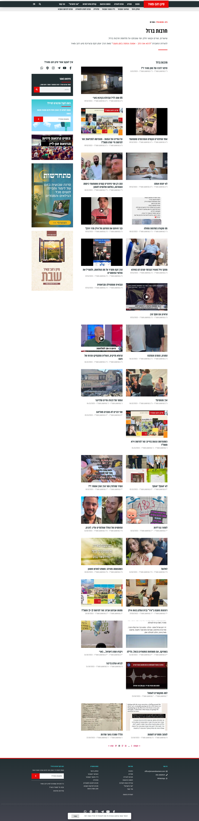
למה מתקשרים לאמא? (157, 693)
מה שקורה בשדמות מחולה (155, 228)
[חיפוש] (37, 90)
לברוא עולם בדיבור (114, 663)
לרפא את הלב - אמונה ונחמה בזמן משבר (131, 43)
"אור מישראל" (74, 4)
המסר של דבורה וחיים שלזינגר (109, 400)
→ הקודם (137, 745)
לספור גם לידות (160, 528)
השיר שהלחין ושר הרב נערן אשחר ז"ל (105, 486)
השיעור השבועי (123, 9)
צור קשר (62, 4)
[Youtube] (64, 67)
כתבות (137, 4)
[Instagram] (53, 67)
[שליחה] (38, 119)
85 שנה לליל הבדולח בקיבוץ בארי (108, 98)
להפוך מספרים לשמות (157, 734)
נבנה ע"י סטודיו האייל (56, 787)
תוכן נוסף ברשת (92, 789)
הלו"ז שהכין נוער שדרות (112, 734)
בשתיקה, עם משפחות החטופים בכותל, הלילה (147, 652)
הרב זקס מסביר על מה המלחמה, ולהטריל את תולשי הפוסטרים (103, 271)
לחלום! (164, 569)
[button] (40, 4)
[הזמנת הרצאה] (52, 147)
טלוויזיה (96, 9)
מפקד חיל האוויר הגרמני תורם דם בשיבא (149, 270)
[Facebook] (70, 67)
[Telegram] (59, 67)
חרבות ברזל (160, 22)
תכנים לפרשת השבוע (65, 9)
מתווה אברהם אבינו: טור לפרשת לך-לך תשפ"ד (102, 610)
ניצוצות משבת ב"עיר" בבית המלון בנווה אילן (147, 610)
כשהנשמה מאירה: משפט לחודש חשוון (105, 569)
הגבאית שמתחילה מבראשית (110, 285)
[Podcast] (47, 67)
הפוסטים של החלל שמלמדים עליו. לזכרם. (104, 528)
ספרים (129, 4)
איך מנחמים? (161, 400)
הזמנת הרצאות (105, 4)
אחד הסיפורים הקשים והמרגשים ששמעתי (148, 139)
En (34, 4)
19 (116, 745)
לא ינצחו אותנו (160, 184)
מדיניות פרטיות (58, 791)
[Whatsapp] (41, 67)
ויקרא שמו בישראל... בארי (111, 652)
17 (122, 745)
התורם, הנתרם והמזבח (157, 356)
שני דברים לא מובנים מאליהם (109, 412)
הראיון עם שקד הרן (158, 314)
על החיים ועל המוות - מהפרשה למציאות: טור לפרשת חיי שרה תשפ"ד (102, 140)
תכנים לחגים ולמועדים (83, 9)
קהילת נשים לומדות (89, 4)
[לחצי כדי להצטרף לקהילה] (52, 195)
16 (126, 745)
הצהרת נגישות (128, 795)
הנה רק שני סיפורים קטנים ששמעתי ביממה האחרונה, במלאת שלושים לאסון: (103, 185)
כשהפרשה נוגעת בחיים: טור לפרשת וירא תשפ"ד (149, 443)
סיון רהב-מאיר (156, 4)
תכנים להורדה (119, 4)
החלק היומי (136, 9)
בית (166, 22)
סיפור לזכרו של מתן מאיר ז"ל (154, 68)
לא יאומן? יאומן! (159, 486)
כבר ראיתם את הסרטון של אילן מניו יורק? (104, 228)
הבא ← (110, 745)
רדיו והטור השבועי (108, 9)
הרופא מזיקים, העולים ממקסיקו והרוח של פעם (103, 357)
